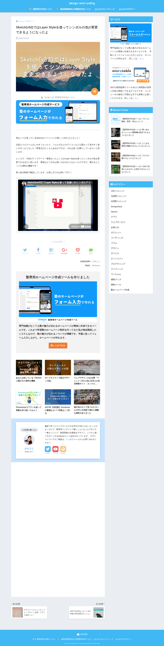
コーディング (117, 238)
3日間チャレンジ (118, 196)
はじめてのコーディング (105, 9)
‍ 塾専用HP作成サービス (42, 9)
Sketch (97, 265)
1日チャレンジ (117, 191)
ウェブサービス (118, 222)
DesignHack (116, 206)
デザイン (96, 261)
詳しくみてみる (58, 345)
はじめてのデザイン (127, 9)
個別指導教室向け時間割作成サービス (74, 9)
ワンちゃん (116, 274)
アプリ (114, 217)
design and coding (82, 3)
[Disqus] (58, 496)
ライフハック (117, 269)
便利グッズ (116, 279)
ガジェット (116, 232)
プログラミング (118, 264)
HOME (84, 634)
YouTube (55, 453)
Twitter (48, 453)
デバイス (115, 253)
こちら (67, 439)
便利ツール (116, 285)
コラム (114, 243)
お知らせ (115, 227)
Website (63, 453)
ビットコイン (117, 258)
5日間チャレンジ (118, 201)
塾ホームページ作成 (120, 290)
